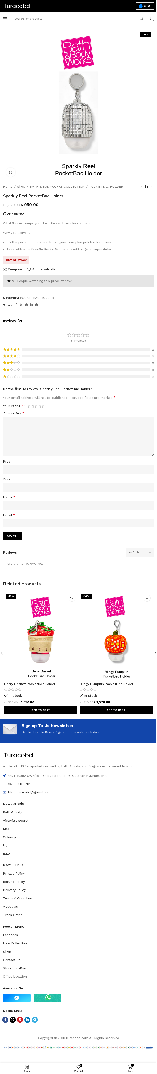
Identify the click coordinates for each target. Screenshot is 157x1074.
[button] (40, 710)
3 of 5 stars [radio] (36, 406)
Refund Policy (14, 882)
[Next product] (151, 186)
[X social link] (21, 305)
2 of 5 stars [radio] (33, 406)
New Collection (15, 943)
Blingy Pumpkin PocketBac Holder (107, 684)
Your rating (13, 406)
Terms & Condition (17, 898)
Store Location (14, 968)
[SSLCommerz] (78, 1047)
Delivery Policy (14, 890)
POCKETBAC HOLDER (106, 186)
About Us (10, 906)
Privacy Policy (14, 873)
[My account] (152, 19)
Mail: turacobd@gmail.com (29, 792)
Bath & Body (12, 812)
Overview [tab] (13, 213)
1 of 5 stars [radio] (29, 406)
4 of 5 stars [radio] (39, 406)
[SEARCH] (141, 18)
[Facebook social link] (15, 305)
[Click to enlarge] (10, 172)
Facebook (10, 935)
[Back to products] (146, 186)
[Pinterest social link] (26, 305)
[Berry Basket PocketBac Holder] (40, 636)
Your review (13, 413)
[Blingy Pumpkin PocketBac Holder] (116, 636)
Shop (21, 186)
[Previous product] (141, 186)
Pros (6, 461)
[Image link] (18, 755)
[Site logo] (17, 6)
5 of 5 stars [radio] (43, 406)
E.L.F (7, 854)
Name (9, 497)
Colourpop (11, 837)
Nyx (6, 845)
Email (9, 515)
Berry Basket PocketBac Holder (30, 684)
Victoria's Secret (15, 820)
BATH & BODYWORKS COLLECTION (57, 186)
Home (7, 186)
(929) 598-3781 (19, 784)
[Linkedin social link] (31, 305)
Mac (6, 829)
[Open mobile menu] (5, 19)
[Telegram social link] (36, 305)
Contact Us (11, 960)
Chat (147, 6)
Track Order (12, 915)
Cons (7, 479)
